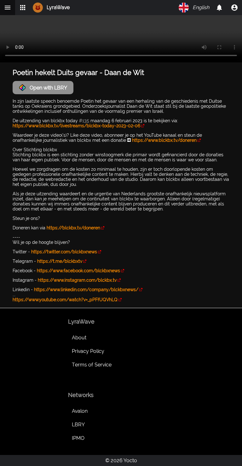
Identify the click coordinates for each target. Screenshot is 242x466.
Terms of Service (92, 365)
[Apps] (22, 7)
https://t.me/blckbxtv (59, 261)
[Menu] (7, 7)
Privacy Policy (88, 351)
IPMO (78, 438)
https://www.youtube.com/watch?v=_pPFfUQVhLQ (65, 299)
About (79, 338)
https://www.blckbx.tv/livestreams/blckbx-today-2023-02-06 (76, 125)
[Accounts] (219, 7)
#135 (84, 120)
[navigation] (234, 7)
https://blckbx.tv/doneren (73, 227)
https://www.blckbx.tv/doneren (164, 140)
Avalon (80, 411)
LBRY (78, 425)
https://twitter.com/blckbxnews (64, 251)
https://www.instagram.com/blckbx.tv (77, 280)
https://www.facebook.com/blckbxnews (78, 270)
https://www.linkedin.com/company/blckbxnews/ (86, 289)
